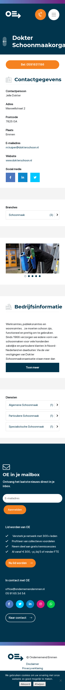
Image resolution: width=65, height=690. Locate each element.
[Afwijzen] (60, 680)
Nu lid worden (18, 563)
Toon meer (32, 367)
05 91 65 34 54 (15, 593)
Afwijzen (39, 684)
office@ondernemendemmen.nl (25, 589)
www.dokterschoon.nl (19, 160)
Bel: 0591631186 (32, 64)
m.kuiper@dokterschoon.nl (22, 147)
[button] (25, 276)
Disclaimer (32, 664)
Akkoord (25, 684)
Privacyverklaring (32, 668)
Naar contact (18, 617)
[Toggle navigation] (53, 14)
